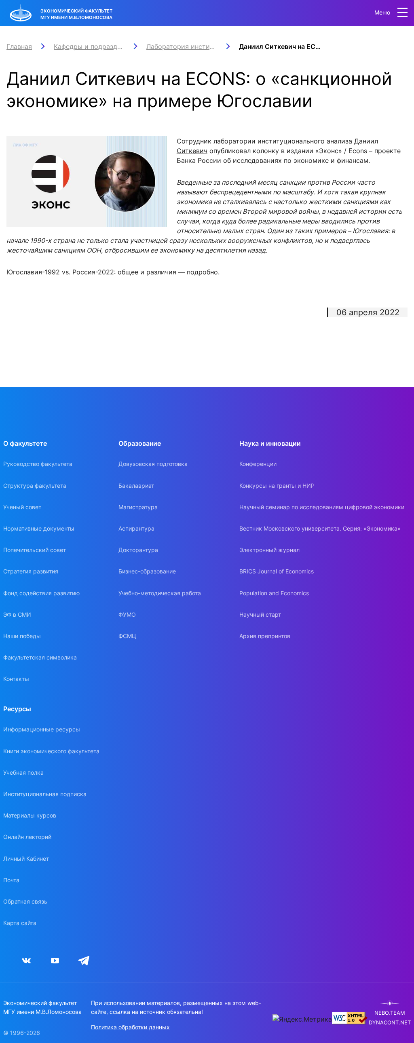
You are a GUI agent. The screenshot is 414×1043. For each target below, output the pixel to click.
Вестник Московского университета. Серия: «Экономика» (320, 528)
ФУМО (127, 614)
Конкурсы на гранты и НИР (277, 485)
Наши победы (22, 635)
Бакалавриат (136, 485)
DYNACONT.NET (390, 1023)
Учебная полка (23, 772)
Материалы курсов (29, 815)
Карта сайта (19, 922)
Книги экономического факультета (51, 751)
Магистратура (138, 507)
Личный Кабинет (26, 858)
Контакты (16, 678)
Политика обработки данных (130, 1027)
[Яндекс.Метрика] (302, 1019)
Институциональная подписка (45, 793)
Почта (11, 880)
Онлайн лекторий (27, 836)
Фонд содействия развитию (41, 593)
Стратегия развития (30, 571)
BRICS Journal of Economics (276, 571)
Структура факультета (34, 485)
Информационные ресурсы (41, 729)
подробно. (203, 272)
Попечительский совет (34, 549)
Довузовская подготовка (153, 463)
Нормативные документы (38, 528)
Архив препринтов (264, 635)
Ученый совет (22, 507)
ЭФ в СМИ (17, 614)
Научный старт (260, 614)
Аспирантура (136, 528)
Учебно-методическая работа (159, 593)
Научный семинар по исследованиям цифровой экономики (321, 507)
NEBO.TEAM (389, 1013)
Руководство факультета (37, 463)
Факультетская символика (40, 657)
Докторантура (138, 549)
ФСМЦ (127, 635)
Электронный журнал (269, 549)
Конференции (258, 463)
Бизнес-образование (147, 571)
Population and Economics (274, 593)
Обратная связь (25, 901)
